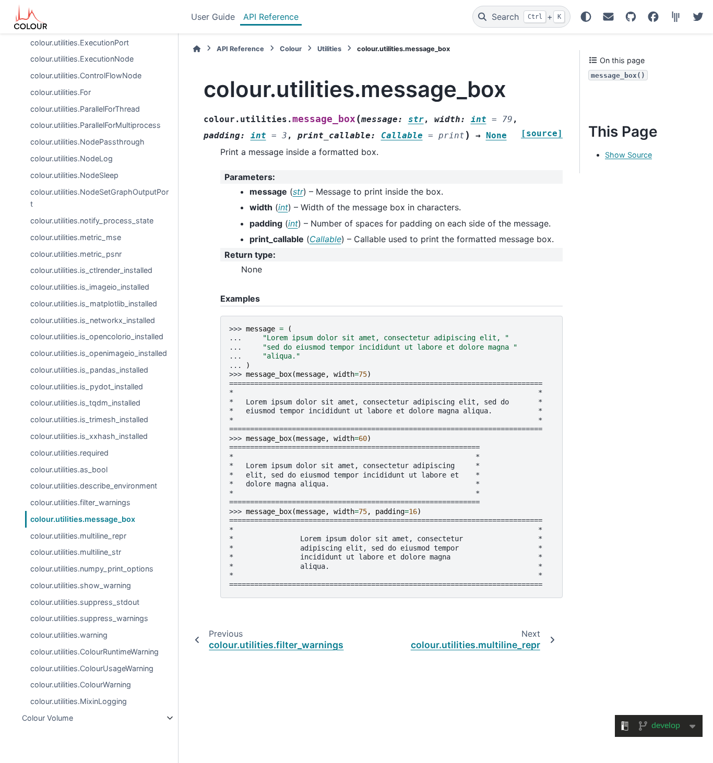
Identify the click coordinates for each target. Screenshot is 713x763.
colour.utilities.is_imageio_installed (89, 286)
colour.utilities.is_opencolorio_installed (96, 336)
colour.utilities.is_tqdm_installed (85, 402)
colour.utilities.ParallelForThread (85, 108)
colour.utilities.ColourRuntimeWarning (94, 651)
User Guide (213, 16)
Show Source (628, 154)
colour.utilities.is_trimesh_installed (89, 419)
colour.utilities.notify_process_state (91, 220)
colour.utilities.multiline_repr (78, 535)
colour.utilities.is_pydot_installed (86, 386)
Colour (291, 49)
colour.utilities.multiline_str (75, 551)
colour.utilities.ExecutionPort (79, 42)
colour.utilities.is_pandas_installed (89, 369)
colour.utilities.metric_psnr (76, 253)
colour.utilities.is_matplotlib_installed (93, 303)
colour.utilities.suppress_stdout (84, 602)
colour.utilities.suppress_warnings (89, 618)
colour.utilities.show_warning (80, 585)
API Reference (271, 16)
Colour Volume (47, 717)
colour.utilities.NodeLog (71, 158)
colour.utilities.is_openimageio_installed (98, 353)
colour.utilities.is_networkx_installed (92, 320)
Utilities (329, 49)
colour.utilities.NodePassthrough (87, 141)
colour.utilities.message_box (82, 519)
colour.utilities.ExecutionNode (82, 58)
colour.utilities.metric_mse (75, 237)
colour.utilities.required (69, 452)
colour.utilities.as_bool (69, 468)
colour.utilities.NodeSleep (74, 175)
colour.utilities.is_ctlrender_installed (91, 270)
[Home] (197, 48)
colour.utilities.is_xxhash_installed (89, 436)
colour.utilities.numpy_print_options (91, 568)
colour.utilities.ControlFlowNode (85, 75)
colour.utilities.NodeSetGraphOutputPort (99, 197)
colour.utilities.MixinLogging (78, 701)
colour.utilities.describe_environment (93, 485)
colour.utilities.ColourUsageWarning (91, 668)
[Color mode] (585, 17)
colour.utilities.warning (69, 634)
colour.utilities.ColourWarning (80, 684)
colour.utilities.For (60, 92)
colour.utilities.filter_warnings (80, 502)
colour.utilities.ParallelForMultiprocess (95, 125)
